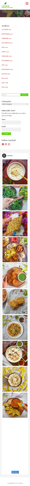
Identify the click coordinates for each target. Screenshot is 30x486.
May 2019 (5, 65)
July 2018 (5, 78)
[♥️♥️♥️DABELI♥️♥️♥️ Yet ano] (15, 301)
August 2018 (6, 74)
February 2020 (7, 56)
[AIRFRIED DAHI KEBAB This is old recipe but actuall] (15, 275)
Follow (16, 472)
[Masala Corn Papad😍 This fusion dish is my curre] (15, 327)
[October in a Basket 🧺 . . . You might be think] (15, 431)
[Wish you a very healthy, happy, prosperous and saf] (15, 249)
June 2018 (5, 83)
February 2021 (6, 38)
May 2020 (5, 47)
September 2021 (7, 34)
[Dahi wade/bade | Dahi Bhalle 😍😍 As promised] (15, 353)
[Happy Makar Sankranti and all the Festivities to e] (15, 223)
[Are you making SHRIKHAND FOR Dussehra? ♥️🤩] (15, 379)
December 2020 (7, 43)
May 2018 (5, 87)
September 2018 (7, 69)
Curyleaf (5, 6)
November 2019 (7, 60)
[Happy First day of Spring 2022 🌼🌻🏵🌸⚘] (15, 197)
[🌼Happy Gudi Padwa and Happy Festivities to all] (15, 171)
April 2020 (5, 51)
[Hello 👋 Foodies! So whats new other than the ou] (15, 457)
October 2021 (6, 29)
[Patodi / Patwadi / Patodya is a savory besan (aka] (15, 405)
